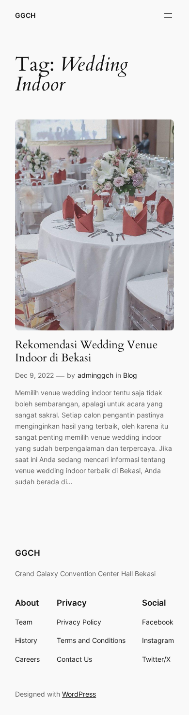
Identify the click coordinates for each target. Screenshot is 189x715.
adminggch (95, 375)
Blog (130, 375)
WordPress (79, 694)
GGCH (25, 15)
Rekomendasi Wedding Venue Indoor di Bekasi (86, 351)
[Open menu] (168, 15)
